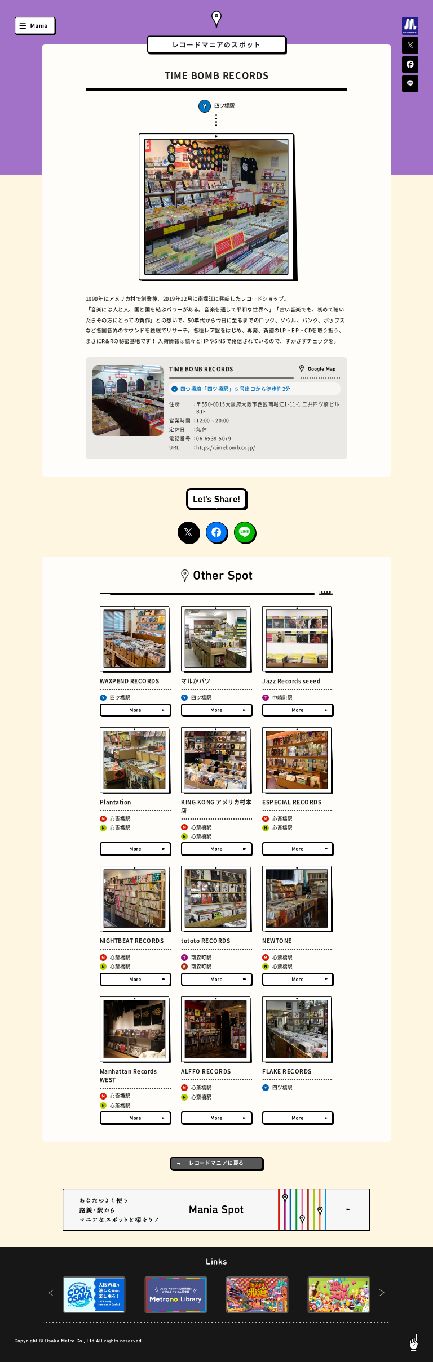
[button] (51, 1294)
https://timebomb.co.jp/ (225, 447)
